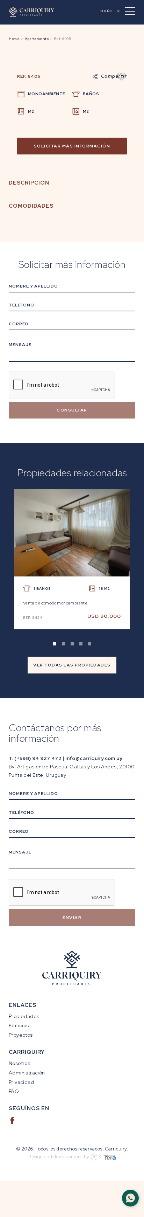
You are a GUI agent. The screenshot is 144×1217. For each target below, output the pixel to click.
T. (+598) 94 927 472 (35, 758)
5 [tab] (89, 643)
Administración (27, 1073)
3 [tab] (72, 643)
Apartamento (37, 38)
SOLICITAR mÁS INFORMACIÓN (72, 146)
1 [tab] (54, 643)
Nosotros (19, 1063)
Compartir (114, 76)
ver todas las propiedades (72, 665)
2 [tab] (63, 643)
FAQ (14, 1091)
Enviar (72, 917)
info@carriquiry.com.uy (93, 758)
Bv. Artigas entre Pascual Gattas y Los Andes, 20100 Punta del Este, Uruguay (72, 770)
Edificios (19, 1025)
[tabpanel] (72, 564)
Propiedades (24, 1016)
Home (14, 38)
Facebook (12, 1120)
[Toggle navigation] (130, 11)
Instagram (29, 1120)
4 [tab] (80, 643)
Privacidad (21, 1082)
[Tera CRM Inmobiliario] (109, 1157)
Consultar (72, 410)
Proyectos (21, 1035)
